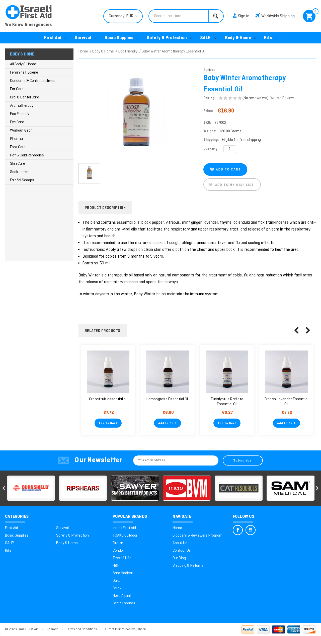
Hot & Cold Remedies (27, 155)
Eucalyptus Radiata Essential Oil (227, 402)
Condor (118, 550)
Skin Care (17, 163)
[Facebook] (238, 530)
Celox (117, 588)
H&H (116, 565)
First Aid (52, 38)
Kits (268, 38)
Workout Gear (21, 130)
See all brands (124, 603)
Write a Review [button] (282, 98)
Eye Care (17, 122)
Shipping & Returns (188, 565)
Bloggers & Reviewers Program (197, 535)
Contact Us (182, 550)
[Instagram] (251, 530)
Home (177, 528)
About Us (180, 543)
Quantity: (210, 149)
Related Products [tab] (102, 330)
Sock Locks (19, 172)
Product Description (105, 207)
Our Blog (179, 558)
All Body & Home (23, 64)
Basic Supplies (119, 38)
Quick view (108, 372)
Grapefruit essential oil (108, 399)
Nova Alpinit (122, 595)
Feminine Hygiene (24, 72)
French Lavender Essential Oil (286, 402)
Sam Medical (123, 573)
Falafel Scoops (22, 180)
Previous (296, 330)
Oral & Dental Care (24, 97)
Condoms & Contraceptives (32, 80)
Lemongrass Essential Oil (167, 399)
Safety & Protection (167, 38)
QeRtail (140, 629)
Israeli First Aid (124, 528)
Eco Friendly (19, 114)
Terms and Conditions (81, 629)
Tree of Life (122, 558)
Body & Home (238, 38)
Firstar (118, 543)
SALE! (206, 38)
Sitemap (52, 629)
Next (308, 330)
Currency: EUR (121, 16)
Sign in (243, 16)
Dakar (117, 580)
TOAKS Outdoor (125, 535)
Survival (83, 38)
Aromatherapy (21, 105)
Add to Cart (108, 423)
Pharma (16, 138)
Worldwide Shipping (278, 16)
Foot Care (18, 147)
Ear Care (17, 89)
